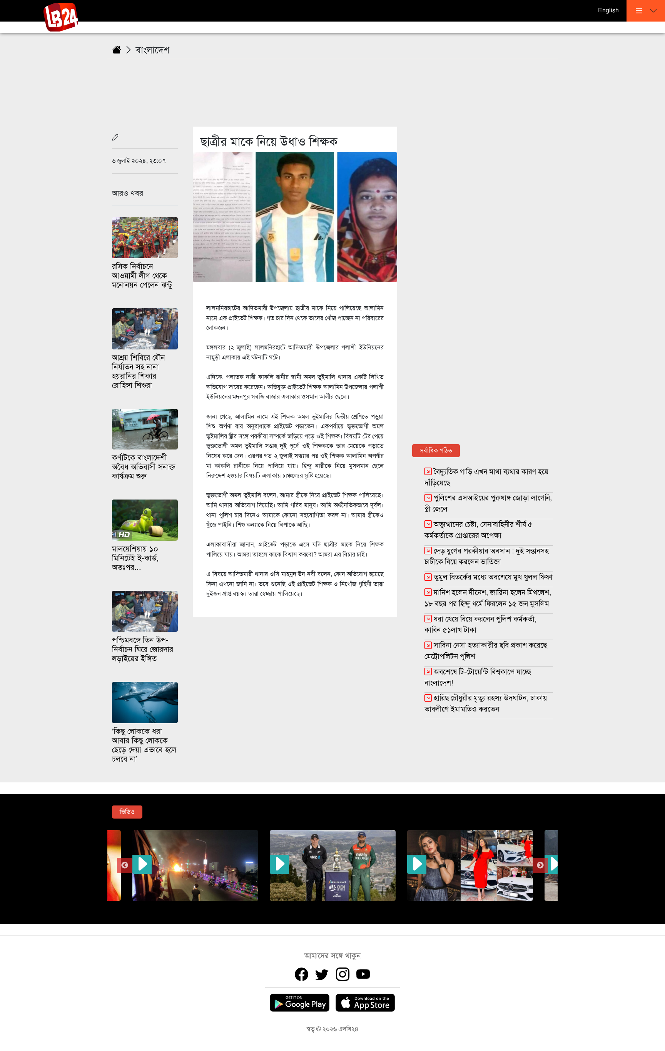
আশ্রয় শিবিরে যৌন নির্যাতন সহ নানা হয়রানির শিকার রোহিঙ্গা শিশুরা (138, 371)
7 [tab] (361, 907)
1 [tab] (292, 907)
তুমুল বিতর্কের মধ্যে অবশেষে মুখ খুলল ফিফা (493, 577)
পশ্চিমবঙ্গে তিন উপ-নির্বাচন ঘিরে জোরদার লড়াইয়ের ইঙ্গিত (142, 649)
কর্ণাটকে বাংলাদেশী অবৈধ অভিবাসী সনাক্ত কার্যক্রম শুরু (143, 467)
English (608, 10)
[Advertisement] (337, 88)
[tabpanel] (333, 865)
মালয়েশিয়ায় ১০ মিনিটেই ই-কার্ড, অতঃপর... (135, 558)
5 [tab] (338, 907)
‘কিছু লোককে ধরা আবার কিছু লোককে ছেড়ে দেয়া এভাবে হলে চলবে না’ (144, 745)
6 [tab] (350, 907)
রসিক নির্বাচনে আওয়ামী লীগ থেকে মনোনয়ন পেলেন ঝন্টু (142, 276)
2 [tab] (303, 907)
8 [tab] (373, 907)
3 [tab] (315, 907)
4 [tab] (327, 907)
